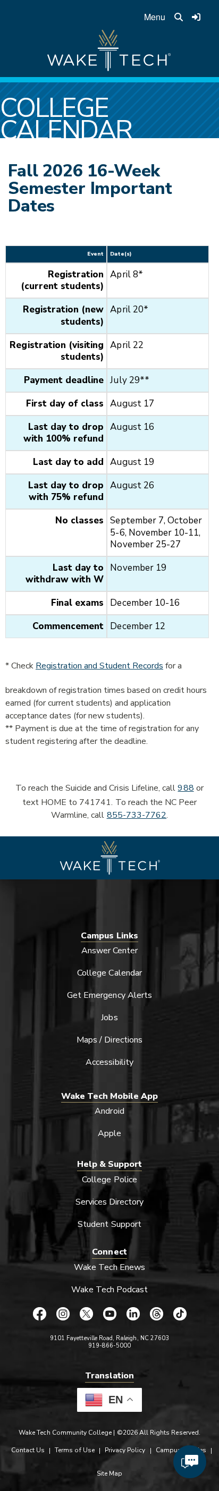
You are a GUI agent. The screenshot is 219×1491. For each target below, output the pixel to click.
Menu (154, 17)
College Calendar (109, 973)
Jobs (109, 1017)
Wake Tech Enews (109, 1267)
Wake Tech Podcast (109, 1289)
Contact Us (28, 1450)
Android (109, 1111)
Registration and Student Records (99, 666)
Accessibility (109, 1062)
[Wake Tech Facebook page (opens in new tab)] (39, 1314)
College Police (109, 1179)
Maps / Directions (109, 1040)
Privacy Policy (125, 1450)
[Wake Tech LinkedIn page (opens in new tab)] (133, 1314)
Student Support (109, 1224)
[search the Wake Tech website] (178, 17)
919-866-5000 (109, 1346)
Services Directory (109, 1202)
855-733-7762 (137, 815)
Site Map (109, 1473)
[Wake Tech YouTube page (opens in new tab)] (109, 1314)
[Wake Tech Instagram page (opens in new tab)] (62, 1314)
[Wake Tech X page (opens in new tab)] (86, 1314)
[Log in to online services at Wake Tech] (196, 17)
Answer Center (109, 950)
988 (185, 788)
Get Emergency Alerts (109, 995)
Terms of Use (75, 1450)
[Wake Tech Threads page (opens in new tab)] (156, 1314)
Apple (109, 1133)
